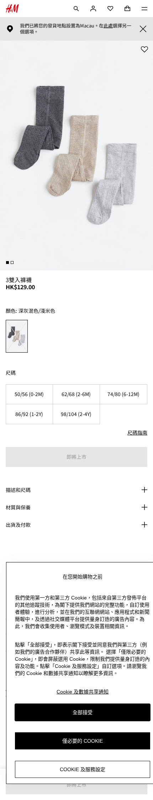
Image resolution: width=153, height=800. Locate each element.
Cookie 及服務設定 (82, 769)
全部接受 (83, 712)
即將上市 (76, 456)
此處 (108, 25)
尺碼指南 (137, 432)
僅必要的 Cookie (82, 741)
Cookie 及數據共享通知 (83, 692)
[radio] (17, 336)
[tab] (7, 262)
